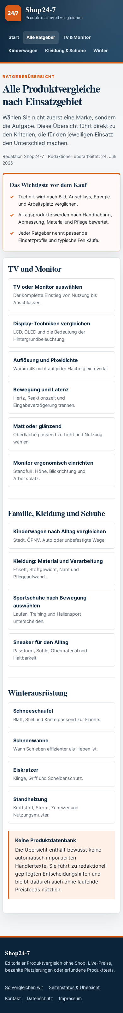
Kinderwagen (23, 50)
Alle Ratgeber (40, 37)
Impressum (70, 998)
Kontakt (13, 998)
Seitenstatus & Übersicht (74, 987)
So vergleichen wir (24, 987)
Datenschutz (40, 998)
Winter (100, 50)
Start (14, 37)
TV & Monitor (77, 37)
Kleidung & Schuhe (65, 50)
